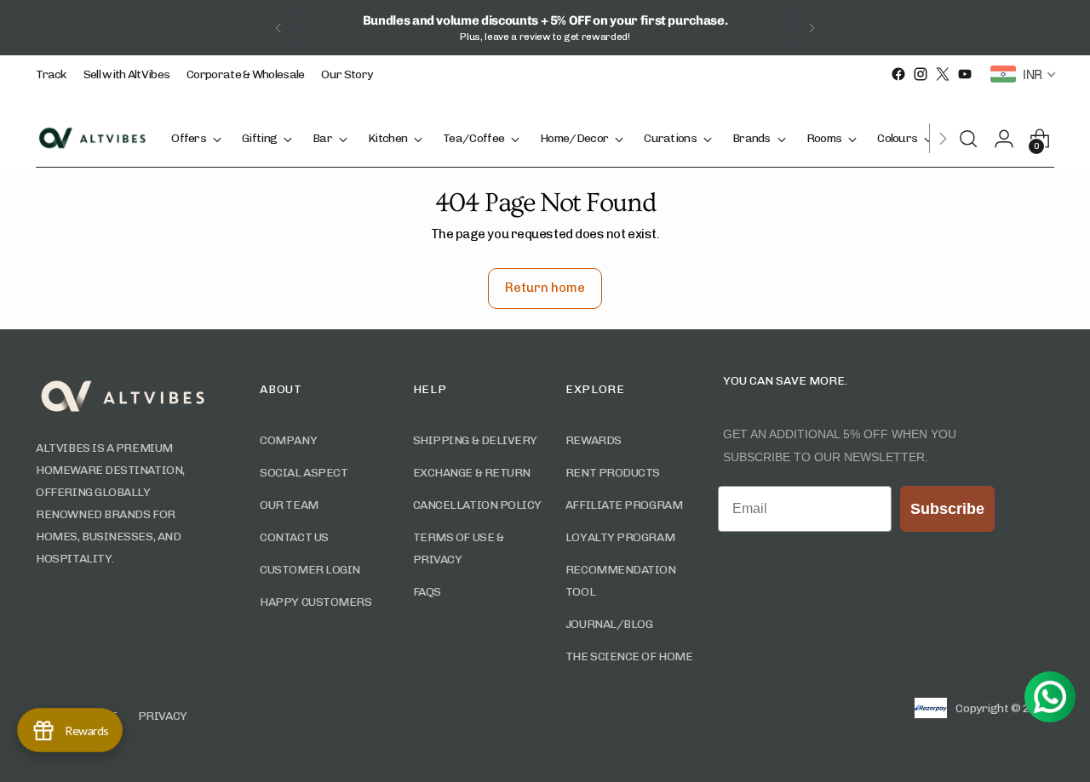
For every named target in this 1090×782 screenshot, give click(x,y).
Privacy (162, 716)
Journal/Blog (609, 624)
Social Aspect (303, 472)
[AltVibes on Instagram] (920, 74)
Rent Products (612, 472)
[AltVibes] (91, 138)
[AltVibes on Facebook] (898, 74)
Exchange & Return (472, 472)
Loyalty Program (619, 537)
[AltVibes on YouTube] (964, 74)
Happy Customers (315, 602)
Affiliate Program (623, 505)
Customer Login (310, 569)
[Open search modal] (973, 139)
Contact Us (294, 537)
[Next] (811, 27)
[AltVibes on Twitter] (942, 74)
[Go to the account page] (1009, 139)
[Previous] (278, 27)
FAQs (427, 592)
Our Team (289, 505)
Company (288, 440)
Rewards (593, 440)
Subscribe (947, 508)
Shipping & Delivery (475, 440)
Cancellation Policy (477, 505)
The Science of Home (628, 656)
